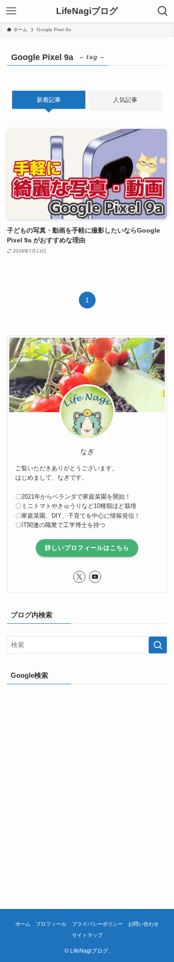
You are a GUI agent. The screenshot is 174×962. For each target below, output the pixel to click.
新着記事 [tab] (49, 99)
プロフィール (51, 924)
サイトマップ (87, 935)
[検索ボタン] (163, 11)
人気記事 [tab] (125, 99)
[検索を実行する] (157, 645)
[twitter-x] (79, 577)
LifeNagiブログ (87, 11)
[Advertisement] (87, 784)
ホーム (23, 924)
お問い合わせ (143, 924)
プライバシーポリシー (97, 924)
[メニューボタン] (11, 11)
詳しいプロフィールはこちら (87, 547)
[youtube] (95, 577)
